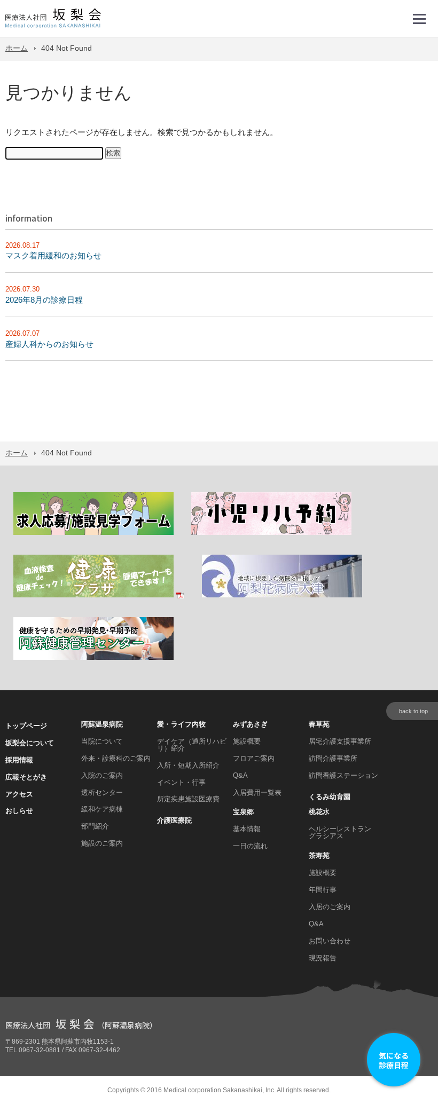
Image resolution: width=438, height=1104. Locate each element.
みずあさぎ (250, 724)
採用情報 (19, 760)
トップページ (26, 726)
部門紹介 (95, 826)
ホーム (16, 48)
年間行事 (323, 890)
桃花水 (319, 812)
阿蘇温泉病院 (102, 724)
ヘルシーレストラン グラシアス (340, 832)
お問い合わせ (329, 941)
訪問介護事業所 (333, 758)
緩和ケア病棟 (102, 809)
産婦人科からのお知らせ (49, 344)
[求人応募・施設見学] (93, 533)
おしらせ (19, 811)
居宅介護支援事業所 (340, 741)
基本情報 (247, 829)
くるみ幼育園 (329, 797)
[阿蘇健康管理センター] (93, 658)
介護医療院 (174, 820)
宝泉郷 (243, 812)
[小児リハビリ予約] (271, 533)
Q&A (240, 775)
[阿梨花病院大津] (282, 595)
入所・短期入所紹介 (188, 765)
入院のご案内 (102, 775)
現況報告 (323, 958)
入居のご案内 (329, 907)
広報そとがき (26, 777)
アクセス (19, 794)
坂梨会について (29, 743)
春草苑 (319, 724)
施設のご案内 (102, 843)
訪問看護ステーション (343, 775)
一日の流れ (250, 846)
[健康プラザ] (98, 595)
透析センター (102, 792)
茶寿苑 (319, 855)
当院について (102, 741)
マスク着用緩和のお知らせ (53, 255)
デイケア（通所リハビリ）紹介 (191, 744)
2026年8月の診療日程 (44, 299)
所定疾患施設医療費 (188, 799)
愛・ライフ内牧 (181, 724)
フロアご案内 (254, 758)
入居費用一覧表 (257, 792)
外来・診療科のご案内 (116, 758)
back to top (413, 711)
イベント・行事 (181, 782)
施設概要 (247, 741)
